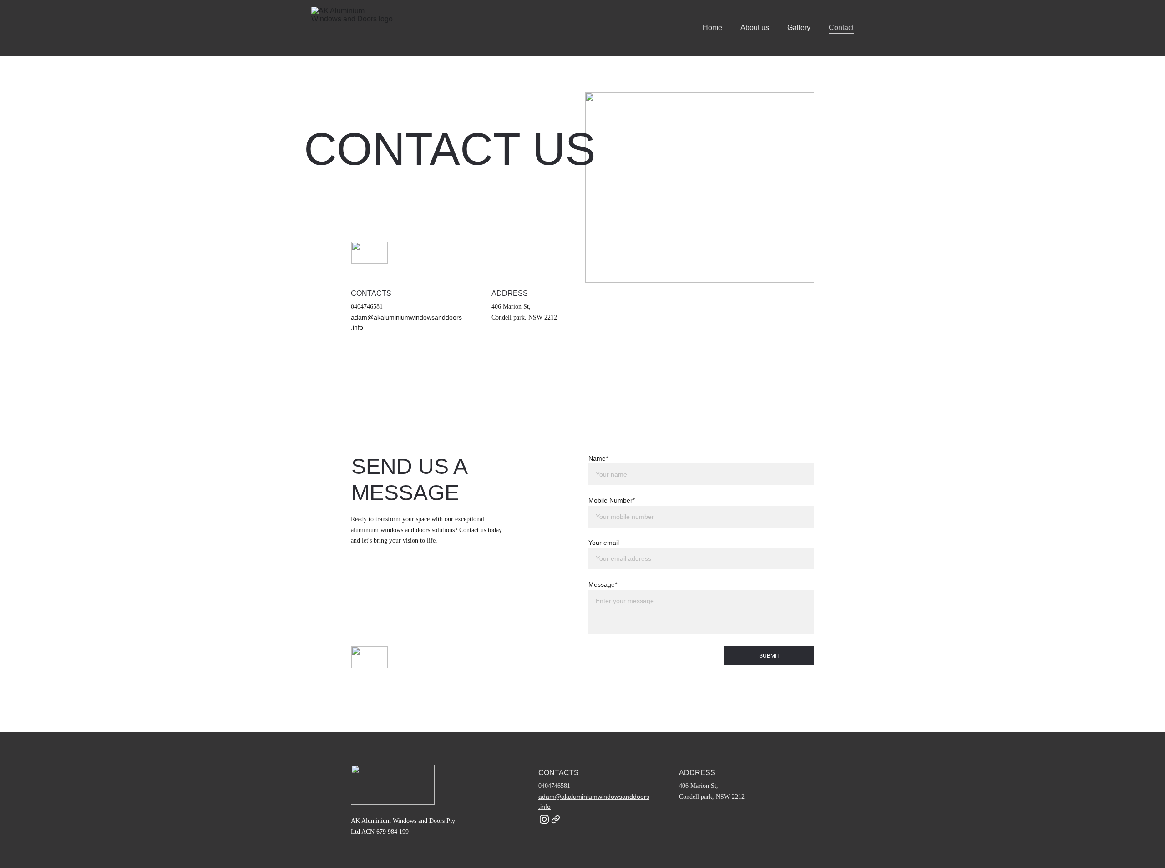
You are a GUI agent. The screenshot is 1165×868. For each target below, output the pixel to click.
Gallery (798, 27)
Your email (603, 542)
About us (754, 27)
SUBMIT (769, 656)
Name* (598, 458)
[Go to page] (555, 819)
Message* (602, 584)
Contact (841, 27)
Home (712, 27)
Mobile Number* (611, 500)
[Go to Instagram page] (544, 819)
